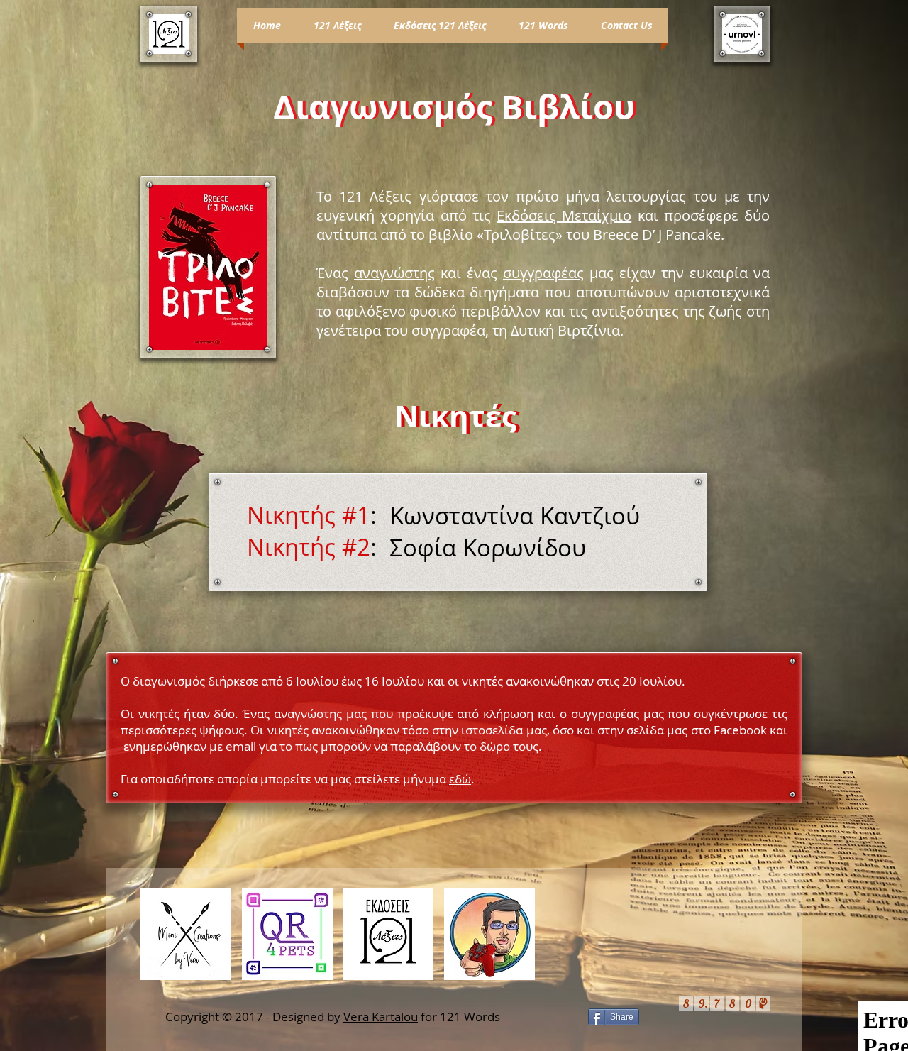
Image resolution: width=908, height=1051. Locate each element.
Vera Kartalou (380, 1016)
